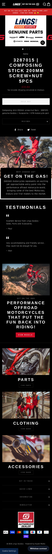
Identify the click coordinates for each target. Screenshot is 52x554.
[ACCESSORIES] (26, 448)
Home (25, 54)
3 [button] (27, 49)
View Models (25, 335)
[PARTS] (26, 361)
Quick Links (26, 489)
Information (26, 497)
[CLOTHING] (26, 405)
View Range (26, 429)
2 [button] (25, 49)
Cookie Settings (9, 551)
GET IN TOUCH (26, 481)
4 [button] (29, 49)
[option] (26, 12)
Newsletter (26, 505)
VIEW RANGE (26, 472)
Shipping (21, 90)
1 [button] (23, 49)
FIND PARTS (26, 385)
